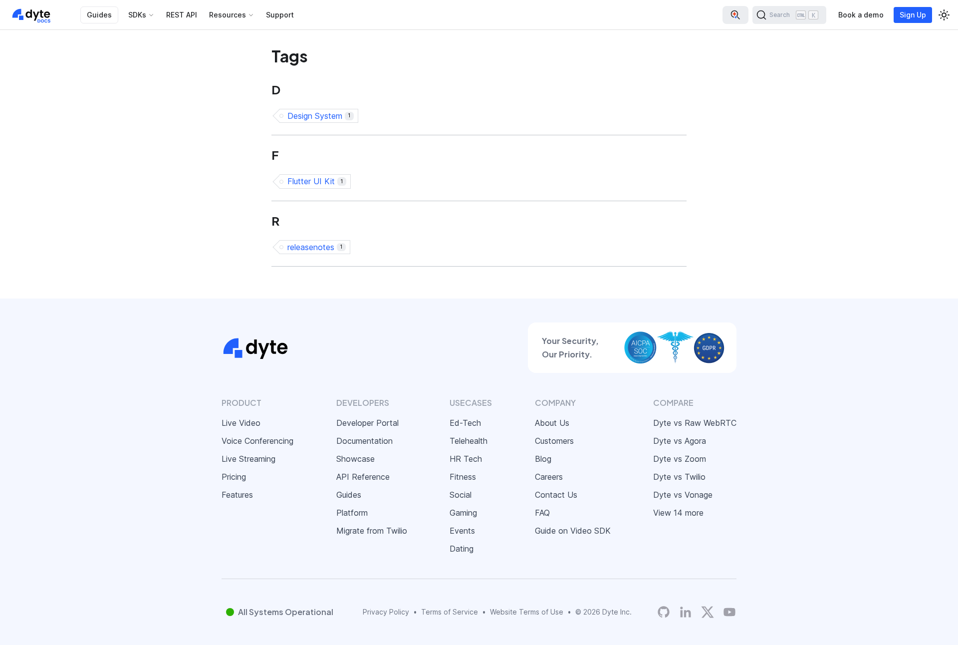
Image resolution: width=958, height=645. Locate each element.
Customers (554, 441)
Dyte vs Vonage (683, 495)
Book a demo (861, 14)
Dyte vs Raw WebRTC (694, 423)
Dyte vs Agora (679, 441)
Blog (543, 459)
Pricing (234, 477)
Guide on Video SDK (573, 531)
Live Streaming (248, 459)
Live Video (241, 423)
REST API (181, 14)
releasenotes (314, 247)
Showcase (355, 459)
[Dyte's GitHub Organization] (664, 612)
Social (461, 495)
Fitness (463, 477)
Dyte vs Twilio (679, 477)
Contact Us (556, 495)
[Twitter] (708, 612)
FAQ (542, 513)
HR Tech (466, 459)
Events (462, 531)
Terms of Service (449, 612)
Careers (549, 477)
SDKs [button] (137, 14)
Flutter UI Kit (315, 181)
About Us (552, 423)
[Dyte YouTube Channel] (729, 612)
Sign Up (913, 14)
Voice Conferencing (257, 441)
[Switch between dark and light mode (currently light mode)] (944, 15)
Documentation (364, 441)
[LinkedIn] (686, 612)
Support (280, 14)
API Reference (363, 477)
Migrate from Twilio (371, 531)
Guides (99, 14)
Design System (318, 116)
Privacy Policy (386, 612)
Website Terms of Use (526, 612)
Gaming (463, 513)
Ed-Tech (465, 423)
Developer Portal (367, 423)
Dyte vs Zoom (679, 459)
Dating (462, 549)
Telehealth (468, 441)
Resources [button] (227, 14)
